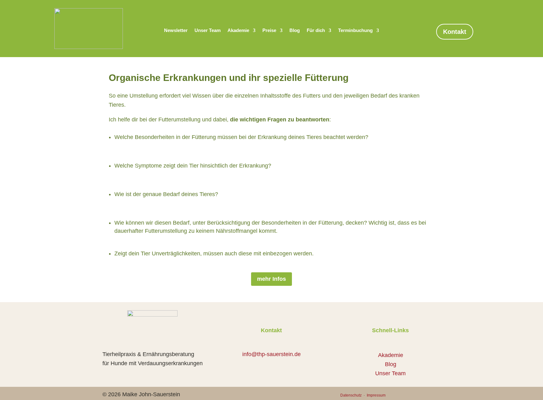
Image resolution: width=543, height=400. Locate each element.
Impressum (376, 395)
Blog (294, 30)
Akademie (238, 30)
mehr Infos (271, 279)
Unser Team (208, 30)
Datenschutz (351, 395)
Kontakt (454, 31)
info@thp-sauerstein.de (271, 354)
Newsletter (176, 30)
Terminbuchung (355, 30)
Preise (269, 30)
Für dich (316, 30)
